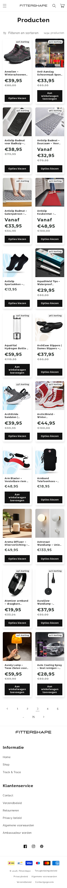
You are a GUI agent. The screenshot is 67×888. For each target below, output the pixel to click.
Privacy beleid (12, 817)
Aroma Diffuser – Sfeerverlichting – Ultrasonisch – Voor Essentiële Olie (17, 543)
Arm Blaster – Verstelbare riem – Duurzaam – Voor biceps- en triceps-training (17, 480)
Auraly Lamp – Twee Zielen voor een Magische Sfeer (16, 667)
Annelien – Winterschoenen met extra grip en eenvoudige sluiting (16, 73)
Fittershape (25, 871)
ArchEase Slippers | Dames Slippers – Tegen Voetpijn (49, 347)
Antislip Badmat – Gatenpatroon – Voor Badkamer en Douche (16, 212)
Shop (6, 764)
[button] (5, 6)
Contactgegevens (44, 882)
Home (6, 757)
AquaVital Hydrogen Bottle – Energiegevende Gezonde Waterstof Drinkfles (17, 347)
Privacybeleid (21, 876)
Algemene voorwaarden (18, 825)
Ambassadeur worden (17, 832)
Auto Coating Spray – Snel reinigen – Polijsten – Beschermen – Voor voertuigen (49, 667)
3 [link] (38, 708)
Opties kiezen (17, 98)
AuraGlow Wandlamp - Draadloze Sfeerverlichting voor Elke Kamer (47, 602)
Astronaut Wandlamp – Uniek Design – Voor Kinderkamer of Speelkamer (49, 543)
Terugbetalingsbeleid (46, 871)
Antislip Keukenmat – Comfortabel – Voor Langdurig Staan (47, 212)
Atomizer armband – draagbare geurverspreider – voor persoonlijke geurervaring (16, 602)
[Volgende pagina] (43, 717)
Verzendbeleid (12, 803)
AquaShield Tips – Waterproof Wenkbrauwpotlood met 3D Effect (49, 283)
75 (33, 716)
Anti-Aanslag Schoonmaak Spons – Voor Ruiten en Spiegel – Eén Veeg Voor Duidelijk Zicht (49, 73)
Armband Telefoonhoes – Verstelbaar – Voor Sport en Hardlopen (49, 480)
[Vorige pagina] (7, 709)
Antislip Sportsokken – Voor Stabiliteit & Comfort (15, 283)
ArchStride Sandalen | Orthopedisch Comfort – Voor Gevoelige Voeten (16, 416)
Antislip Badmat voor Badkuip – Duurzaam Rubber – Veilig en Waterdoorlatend (16, 142)
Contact (8, 795)
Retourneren (11, 810)
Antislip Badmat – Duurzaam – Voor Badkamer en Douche (48, 142)
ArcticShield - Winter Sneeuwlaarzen (47, 416)
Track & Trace (12, 772)
